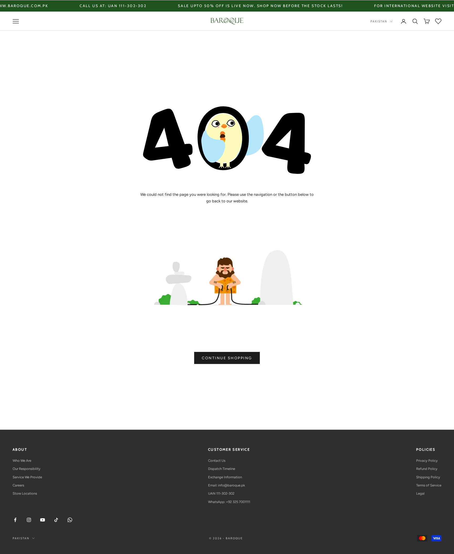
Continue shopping (227, 358)
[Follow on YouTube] (42, 519)
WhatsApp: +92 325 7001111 (229, 502)
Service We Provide (27, 477)
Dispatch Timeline (221, 469)
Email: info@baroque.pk (226, 485)
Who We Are (22, 461)
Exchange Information (225, 477)
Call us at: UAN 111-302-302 (93, 5)
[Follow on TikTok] (56, 519)
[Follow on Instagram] (29, 519)
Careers (18, 485)
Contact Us (216, 461)
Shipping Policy (428, 477)
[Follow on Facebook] (15, 519)
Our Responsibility (26, 469)
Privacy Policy (427, 461)
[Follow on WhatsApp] (70, 519)
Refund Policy (426, 469)
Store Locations (25, 493)
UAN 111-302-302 (221, 493)
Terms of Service (428, 485)
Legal (420, 493)
